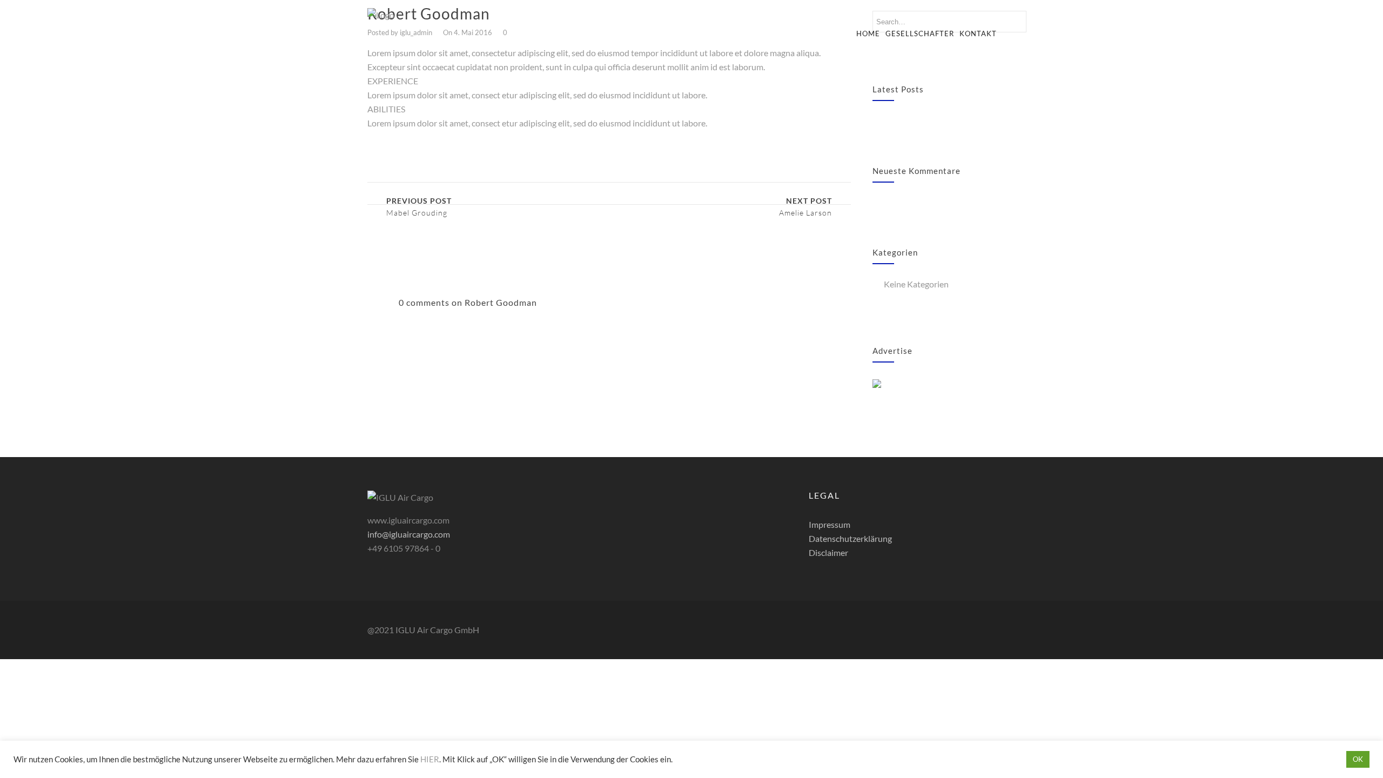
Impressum (829, 524)
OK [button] (1358, 759)
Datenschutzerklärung (850, 538)
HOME (868, 33)
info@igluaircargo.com (408, 534)
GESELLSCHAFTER (919, 33)
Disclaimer (828, 552)
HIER (429, 759)
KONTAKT (978, 33)
